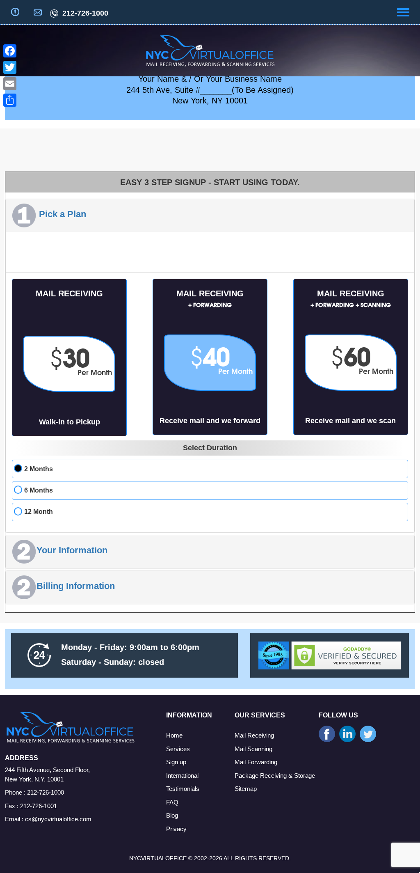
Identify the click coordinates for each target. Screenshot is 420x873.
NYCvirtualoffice (158, 858)
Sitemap (246, 788)
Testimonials (182, 788)
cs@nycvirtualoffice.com (58, 819)
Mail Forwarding (256, 761)
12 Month (38, 511)
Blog (172, 815)
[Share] (10, 100)
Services (178, 748)
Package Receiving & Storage (275, 775)
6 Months (38, 490)
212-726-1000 (84, 13)
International (182, 775)
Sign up (176, 761)
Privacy (176, 828)
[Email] (10, 84)
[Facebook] (10, 51)
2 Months (38, 468)
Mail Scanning (253, 748)
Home (174, 735)
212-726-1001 (38, 805)
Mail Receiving (254, 735)
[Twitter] (10, 67)
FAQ (172, 802)
